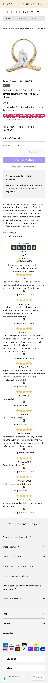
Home (5, 29)
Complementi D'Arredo (27, 29)
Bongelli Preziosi (9, 81)
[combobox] (24, 18)
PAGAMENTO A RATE (13, 145)
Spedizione (20, 107)
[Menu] (44, 12)
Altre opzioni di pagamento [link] (24, 166)
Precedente (18, 271)
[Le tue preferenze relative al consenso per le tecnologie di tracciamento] (4, 678)
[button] (38, 12)
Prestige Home (13, 676)
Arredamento (13, 29)
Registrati (10, 185)
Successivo (30, 271)
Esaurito (32, 152)
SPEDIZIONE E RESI (12, 137)
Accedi (20, 185)
